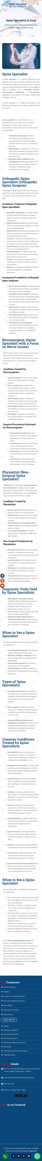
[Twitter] (18, 1156)
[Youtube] (29, 1156)
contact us (18, 961)
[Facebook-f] (13, 1156)
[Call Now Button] (5, 1156)
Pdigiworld (33, 1151)
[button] (37, 1156)
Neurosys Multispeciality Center (19, 940)
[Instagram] (24, 1156)
